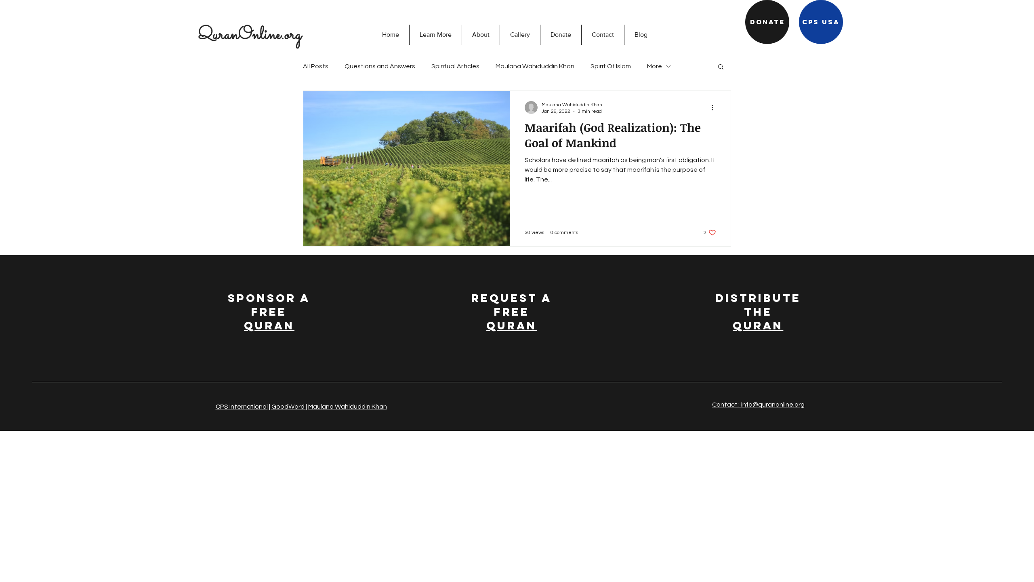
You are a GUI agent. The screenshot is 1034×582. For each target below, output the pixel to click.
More (654, 66)
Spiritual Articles (455, 66)
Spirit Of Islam (611, 66)
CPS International (242, 406)
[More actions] (715, 107)
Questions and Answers (380, 66)
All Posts (315, 66)
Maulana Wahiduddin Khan (535, 66)
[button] (435, 35)
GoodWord (288, 406)
